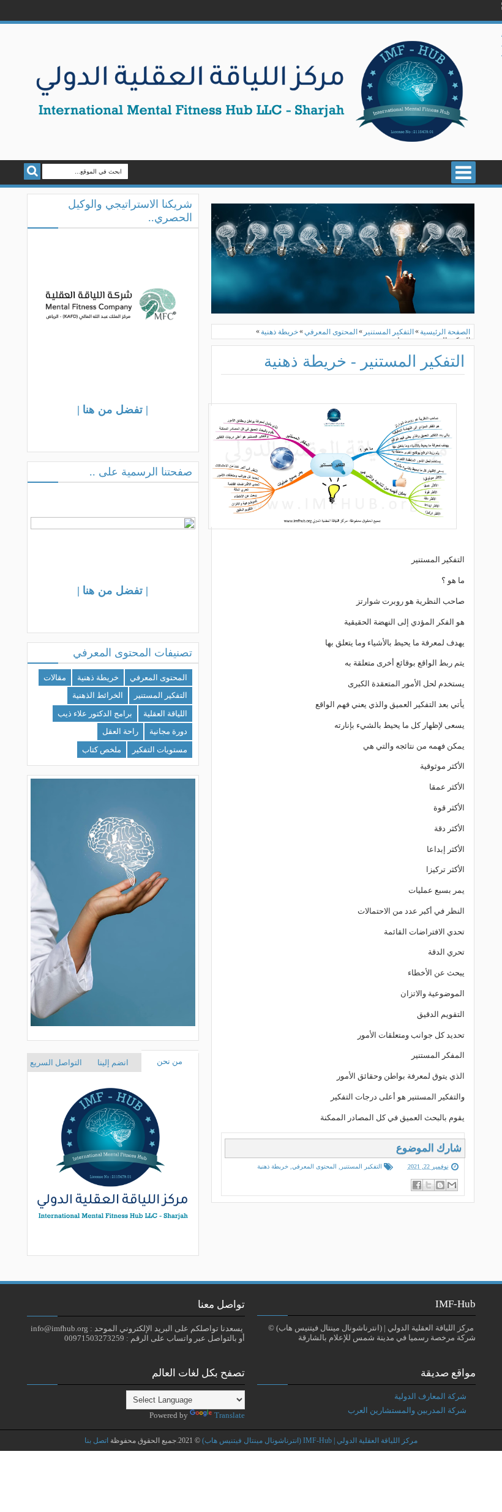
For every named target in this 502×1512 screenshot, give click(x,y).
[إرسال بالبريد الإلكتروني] (452, 1185)
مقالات (54, 677)
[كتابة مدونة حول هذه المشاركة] (440, 1185)
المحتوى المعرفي (314, 1166)
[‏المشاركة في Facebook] (417, 1185)
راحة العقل (120, 731)
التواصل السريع (56, 1062)
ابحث (32, 171)
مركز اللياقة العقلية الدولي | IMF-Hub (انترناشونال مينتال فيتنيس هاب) (310, 1441)
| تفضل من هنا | (112, 409)
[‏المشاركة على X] (428, 1185)
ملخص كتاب (101, 749)
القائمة (463, 172)
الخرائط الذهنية (97, 695)
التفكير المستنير (361, 1166)
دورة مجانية (168, 731)
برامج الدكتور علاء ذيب (95, 713)
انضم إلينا (113, 1062)
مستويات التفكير (159, 749)
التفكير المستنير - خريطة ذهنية (364, 361)
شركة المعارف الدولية (430, 1396)
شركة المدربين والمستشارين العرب (407, 1410)
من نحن (169, 1061)
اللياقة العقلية (165, 713)
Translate (229, 1415)
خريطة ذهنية (272, 1166)
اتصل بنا (96, 1441)
